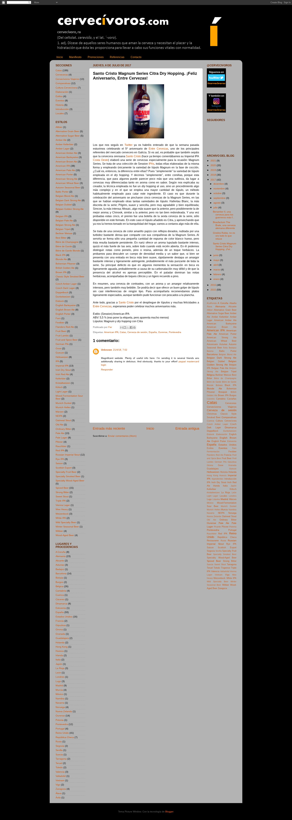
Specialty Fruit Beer (66, 472)
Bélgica (59, 586)
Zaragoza (61, 789)
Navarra (60, 702)
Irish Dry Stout (63, 370)
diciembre (219, 183)
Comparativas (63, 83)
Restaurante (213, 540)
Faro (58, 318)
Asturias (60, 564)
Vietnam (60, 780)
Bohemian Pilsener (66, 263)
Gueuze (60, 352)
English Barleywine (66, 305)
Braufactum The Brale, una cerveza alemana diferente (224, 225)
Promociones (96, 57)
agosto (217, 202)
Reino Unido (62, 733)
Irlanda (59, 655)
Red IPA (60, 450)
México (59, 694)
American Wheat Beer (67, 183)
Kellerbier (61, 378)
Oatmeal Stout (63, 420)
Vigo (58, 784)
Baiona (210, 351)
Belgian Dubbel (64, 204)
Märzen (60, 411)
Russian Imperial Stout (68, 454)
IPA (57, 361)
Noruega (60, 707)
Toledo (59, 767)
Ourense (162, 332)
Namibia (60, 698)
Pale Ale (60, 433)
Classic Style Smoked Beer (70, 276)
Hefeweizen (62, 357)
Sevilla (59, 750)
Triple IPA (61, 500)
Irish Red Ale (62, 374)
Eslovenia (61, 608)
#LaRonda (212, 303)
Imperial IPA (62, 365)
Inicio (59, 57)
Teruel (59, 763)
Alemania (61, 556)
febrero (217, 274)
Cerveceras (62, 74)
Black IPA (61, 255)
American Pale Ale (65, 170)
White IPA (61, 518)
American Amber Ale (66, 153)
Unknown (106, 349)
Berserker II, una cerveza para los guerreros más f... (224, 214)
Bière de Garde (64, 246)
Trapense (225, 568)
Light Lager (62, 391)
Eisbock (60, 301)
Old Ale (59, 424)
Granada (60, 634)
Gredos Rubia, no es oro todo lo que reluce (224, 235)
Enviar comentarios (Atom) (122, 436)
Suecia (59, 754)
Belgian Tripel (63, 229)
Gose (58, 348)
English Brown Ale (65, 309)
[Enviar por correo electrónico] (121, 327)
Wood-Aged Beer (65, 535)
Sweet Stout (62, 496)
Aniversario (212, 344)
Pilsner (59, 441)
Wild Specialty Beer (66, 522)
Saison (59, 463)
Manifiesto (75, 57)
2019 (214, 170)
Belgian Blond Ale (65, 196)
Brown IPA (61, 272)
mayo (216, 260)
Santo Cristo (133, 156)
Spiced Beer (62, 487)
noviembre (219, 188)
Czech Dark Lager (65, 288)
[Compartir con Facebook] (131, 327)
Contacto (136, 57)
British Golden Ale (65, 268)
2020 (214, 165)
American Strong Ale (66, 179)
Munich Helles (63, 407)
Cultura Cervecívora (66, 87)
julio (215, 207)
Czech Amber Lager (66, 283)
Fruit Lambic (62, 335)
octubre (217, 193)
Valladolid (61, 776)
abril (216, 264)
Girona (59, 629)
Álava (59, 793)
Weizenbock (62, 513)
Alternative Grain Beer (67, 131)
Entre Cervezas (158, 148)
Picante (217, 527)
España (153, 332)
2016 (214, 285)
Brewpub (222, 392)
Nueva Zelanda (64, 711)
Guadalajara (62, 638)
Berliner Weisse (64, 233)
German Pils (62, 344)
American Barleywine (67, 157)
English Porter (63, 314)
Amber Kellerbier (65, 144)
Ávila (58, 797)
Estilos (59, 96)
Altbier (59, 127)
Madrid (59, 685)
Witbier (59, 531)
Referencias (117, 57)
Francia (60, 620)
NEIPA (59, 416)
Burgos (59, 582)
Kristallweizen (63, 383)
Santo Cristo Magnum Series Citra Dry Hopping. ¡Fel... (224, 246)
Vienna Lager (63, 505)
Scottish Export (64, 467)
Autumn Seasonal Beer (68, 187)
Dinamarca (61, 603)
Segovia (60, 746)
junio (216, 255)
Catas (123, 332)
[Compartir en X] (128, 327)
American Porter (64, 174)
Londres (60, 676)
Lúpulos (216, 499)
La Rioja (60, 668)
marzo (217, 269)
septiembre (219, 198)
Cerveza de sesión (137, 332)
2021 (214, 160)
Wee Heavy (62, 509)
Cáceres (60, 599)
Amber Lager (63, 148)
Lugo (58, 681)
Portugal (60, 728)
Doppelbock (62, 292)
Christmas (212, 414)
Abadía (232, 303)
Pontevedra (175, 332)
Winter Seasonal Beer (67, 526)
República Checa (65, 737)
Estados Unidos (64, 616)
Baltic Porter (62, 191)
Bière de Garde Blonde (68, 250)
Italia (58, 659)
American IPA (111, 332)
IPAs (151, 163)
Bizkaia (59, 577)
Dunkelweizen (63, 296)
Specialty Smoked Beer (68, 476)
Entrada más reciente (109, 428)
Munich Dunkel (63, 403)
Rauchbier (61, 446)
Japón (59, 664)
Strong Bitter (62, 492)
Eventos (60, 100)
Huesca (60, 651)
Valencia (60, 771)
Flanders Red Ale (65, 327)
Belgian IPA (62, 216)
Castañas (231, 398)
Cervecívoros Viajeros (67, 79)
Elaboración (62, 92)
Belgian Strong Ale (65, 225)
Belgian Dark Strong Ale (68, 200)
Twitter (128, 144)
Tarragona (61, 758)
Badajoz (60, 569)
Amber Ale (61, 140)
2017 (214, 179)
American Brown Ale (66, 161)
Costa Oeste (100, 160)
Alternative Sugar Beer (68, 135)
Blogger (169, 811)
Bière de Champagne (67, 242)
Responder (107, 369)
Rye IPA (60, 459)
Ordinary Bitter (63, 429)
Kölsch (59, 387)
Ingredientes (217, 479)
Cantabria (61, 590)
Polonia (60, 720)
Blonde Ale (61, 259)
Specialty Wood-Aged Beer (70, 480)
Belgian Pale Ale (64, 220)
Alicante (60, 560)
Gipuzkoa (61, 625)
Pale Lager (61, 437)
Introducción (62, 109)
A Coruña (61, 552)
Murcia (59, 690)
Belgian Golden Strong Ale (70, 209)
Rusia (59, 741)
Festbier (60, 322)
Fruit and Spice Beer (67, 339)
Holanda (60, 642)
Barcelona (61, 573)
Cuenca (60, 595)
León (58, 672)
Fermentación (213, 452)
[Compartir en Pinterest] (134, 327)
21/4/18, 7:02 (120, 349)
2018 (214, 174)
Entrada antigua (187, 428)
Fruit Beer (61, 331)
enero (216, 279)
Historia (60, 105)
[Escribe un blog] (124, 327)
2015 (214, 289)
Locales (60, 113)
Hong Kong (62, 646)
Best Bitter (61, 237)
